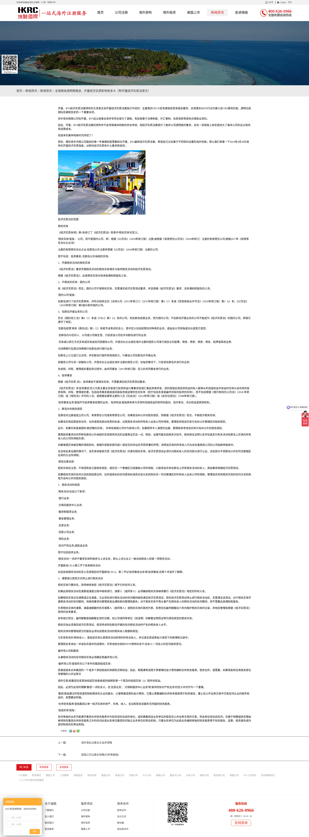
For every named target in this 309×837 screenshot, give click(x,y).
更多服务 (49, 829)
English (283, 2)
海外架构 (85, 816)
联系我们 (49, 823)
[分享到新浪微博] (74, 731)
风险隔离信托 (268, 775)
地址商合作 (122, 829)
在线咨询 (241, 823)
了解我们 (49, 810)
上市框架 (64, 775)
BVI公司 (147, 775)
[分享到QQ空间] (70, 731)
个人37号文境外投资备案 (31, 780)
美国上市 (50, 775)
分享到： (64, 731)
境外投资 (91, 775)
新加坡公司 (219, 775)
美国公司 (105, 775)
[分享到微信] (78, 731)
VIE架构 (23, 775)
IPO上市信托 (249, 775)
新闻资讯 (31, 90)
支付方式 (121, 816)
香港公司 (119, 775)
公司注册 (85, 810)
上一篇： (85, 742)
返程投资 (78, 775)
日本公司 (190, 775)
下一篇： (88, 754)
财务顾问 (36, 775)
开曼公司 (133, 775)
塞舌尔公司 (175, 775)
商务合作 (121, 810)
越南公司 (160, 775)
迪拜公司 (204, 775)
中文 (290, 2)
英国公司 (234, 775)
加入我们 (49, 816)
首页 (100, 12)
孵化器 (120, 823)
